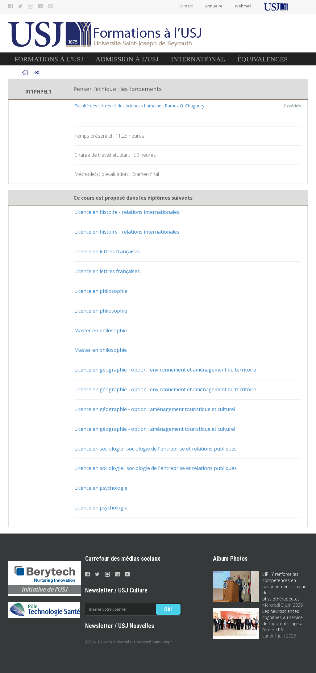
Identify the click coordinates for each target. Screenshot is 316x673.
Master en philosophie (100, 330)
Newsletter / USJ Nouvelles (119, 625)
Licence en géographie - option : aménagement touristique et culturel (154, 409)
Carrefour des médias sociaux (122, 558)
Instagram (30, 6)
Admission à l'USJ (127, 59)
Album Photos (230, 558)
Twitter (20, 6)
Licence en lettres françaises (107, 251)
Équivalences (262, 59)
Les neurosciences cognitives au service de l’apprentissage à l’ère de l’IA (282, 620)
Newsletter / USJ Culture (116, 590)
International (198, 59)
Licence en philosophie (100, 291)
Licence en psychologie (100, 487)
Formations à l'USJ (49, 59)
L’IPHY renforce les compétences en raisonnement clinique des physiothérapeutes (284, 586)
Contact (186, 6)
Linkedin (40, 6)
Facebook (10, 6)
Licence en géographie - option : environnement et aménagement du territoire (165, 369)
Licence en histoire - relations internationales (126, 212)
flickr (50, 6)
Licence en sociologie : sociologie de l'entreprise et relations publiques (155, 448)
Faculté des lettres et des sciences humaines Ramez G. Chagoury (139, 106)
